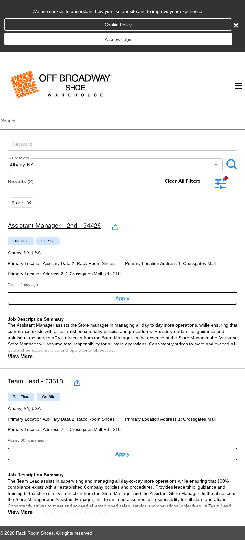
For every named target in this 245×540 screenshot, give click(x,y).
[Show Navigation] (238, 85)
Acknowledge (118, 39)
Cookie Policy (118, 24)
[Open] (216, 164)
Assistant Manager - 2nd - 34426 (54, 225)
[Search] (231, 164)
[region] (122, 290)
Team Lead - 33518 (35, 381)
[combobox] (117, 164)
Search (8, 120)
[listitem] (22, 202)
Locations (20, 158)
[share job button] (115, 227)
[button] (29, 202)
